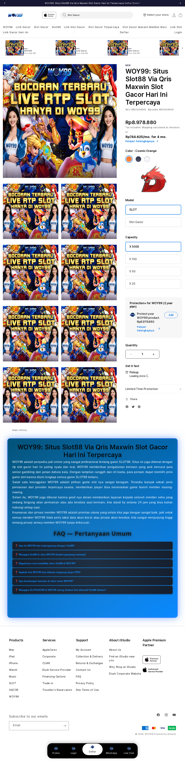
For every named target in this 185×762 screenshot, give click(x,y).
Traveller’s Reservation (57, 689)
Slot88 (56, 27)
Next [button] (180, 3)
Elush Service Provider (56, 669)
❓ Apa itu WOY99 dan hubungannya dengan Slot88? (45, 545)
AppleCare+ (49, 649)
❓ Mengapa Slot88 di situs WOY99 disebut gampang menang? (50, 554)
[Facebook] (127, 407)
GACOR (13, 689)
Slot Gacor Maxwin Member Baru (144, 27)
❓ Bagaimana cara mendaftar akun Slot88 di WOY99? (45, 563)
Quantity (131, 345)
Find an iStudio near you (122, 658)
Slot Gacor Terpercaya (103, 27)
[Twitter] (134, 407)
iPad (11, 656)
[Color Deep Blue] (138, 159)
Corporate (49, 656)
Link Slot (176, 27)
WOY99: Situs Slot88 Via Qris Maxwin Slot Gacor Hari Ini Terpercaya (92, 3)
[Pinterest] (140, 407)
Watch (13, 669)
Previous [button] (5, 3)
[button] (8, 27)
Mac (11, 649)
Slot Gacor (41, 27)
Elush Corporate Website (125, 673)
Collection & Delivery (89, 656)
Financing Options (54, 676)
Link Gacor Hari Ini (15, 32)
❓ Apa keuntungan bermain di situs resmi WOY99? (44, 581)
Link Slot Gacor (74, 27)
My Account (83, 649)
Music (12, 676)
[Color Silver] (147, 159)
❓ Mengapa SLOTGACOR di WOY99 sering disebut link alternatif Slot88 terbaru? (60, 590)
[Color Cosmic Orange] (129, 159)
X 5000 (134, 246)
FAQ (78, 676)
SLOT (133, 209)
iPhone (13, 663)
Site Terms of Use (87, 689)
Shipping (147, 127)
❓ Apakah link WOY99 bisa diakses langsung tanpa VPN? (48, 572)
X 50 (132, 271)
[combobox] (96, 15)
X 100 (133, 259)
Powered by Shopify (165, 734)
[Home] (15, 15)
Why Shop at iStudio (122, 667)
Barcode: (153, 109)
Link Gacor (23, 27)
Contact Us (83, 669)
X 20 (132, 283)
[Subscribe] (65, 725)
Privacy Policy (85, 683)
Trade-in (47, 683)
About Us (115, 649)
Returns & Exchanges (89, 663)
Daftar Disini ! (132, 3)
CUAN (46, 663)
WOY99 (8, 27)
